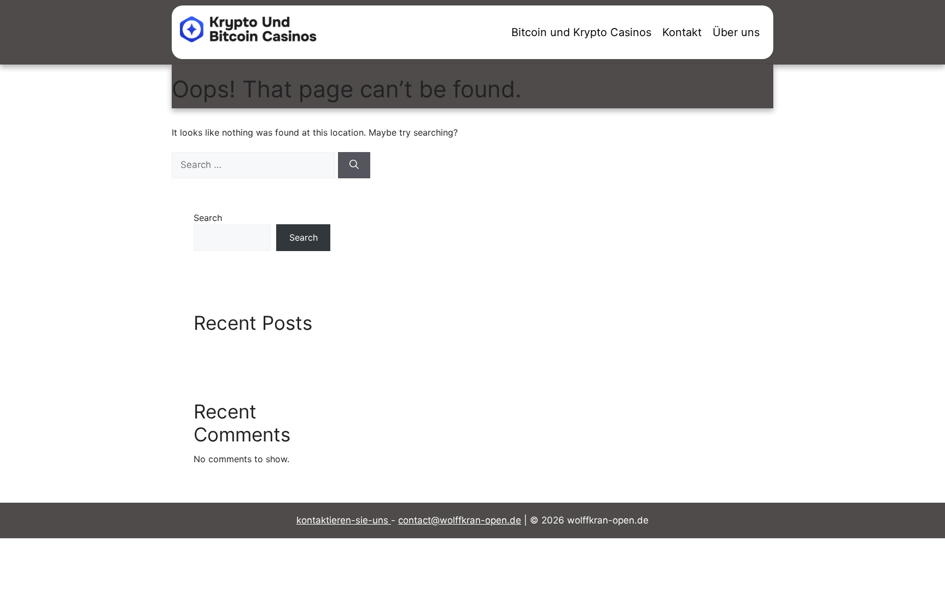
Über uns (736, 32)
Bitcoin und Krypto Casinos (581, 32)
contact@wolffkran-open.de (459, 520)
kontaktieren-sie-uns (343, 520)
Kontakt (682, 32)
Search (208, 217)
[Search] (354, 165)
